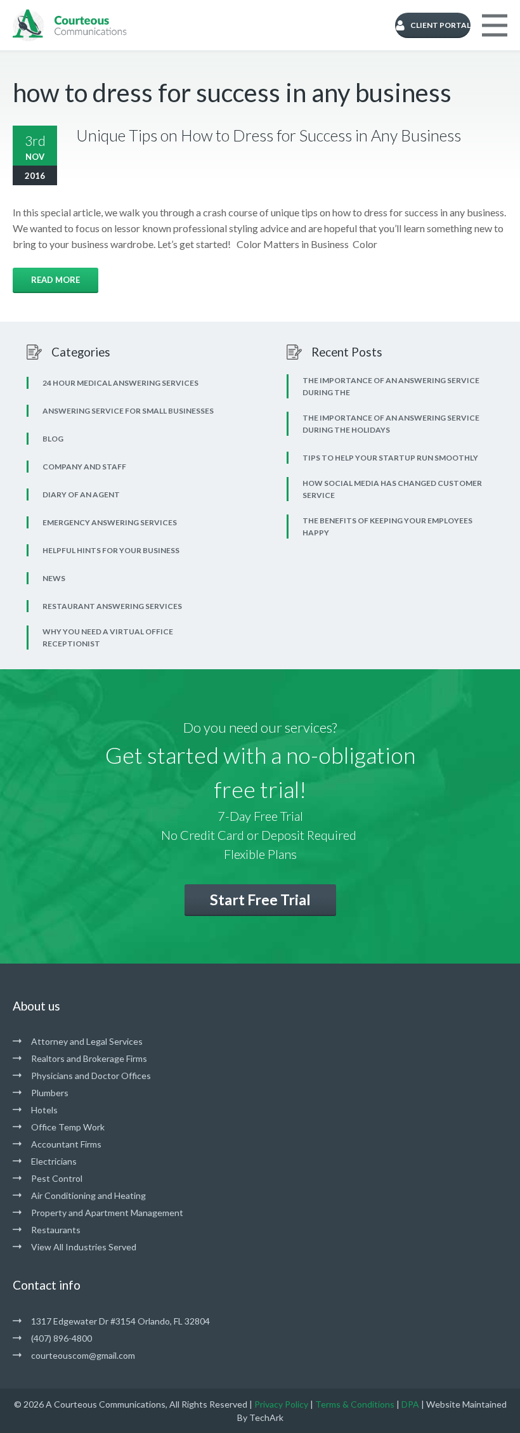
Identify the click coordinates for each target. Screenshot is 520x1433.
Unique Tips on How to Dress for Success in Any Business (268, 135)
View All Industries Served (83, 1246)
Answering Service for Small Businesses (128, 411)
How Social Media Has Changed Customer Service (392, 489)
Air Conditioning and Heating (88, 1195)
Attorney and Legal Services (87, 1041)
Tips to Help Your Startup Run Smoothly (390, 457)
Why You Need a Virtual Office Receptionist (107, 637)
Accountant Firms (66, 1144)
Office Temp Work (68, 1127)
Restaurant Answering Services (112, 606)
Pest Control (56, 1178)
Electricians (54, 1161)
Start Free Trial (260, 899)
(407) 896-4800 (61, 1338)
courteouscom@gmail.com (83, 1355)
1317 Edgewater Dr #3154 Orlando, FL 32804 (120, 1321)
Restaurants (56, 1229)
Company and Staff (84, 466)
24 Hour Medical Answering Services (120, 383)
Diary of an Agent (81, 494)
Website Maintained (466, 1404)
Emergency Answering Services (109, 522)
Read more (55, 280)
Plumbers (49, 1092)
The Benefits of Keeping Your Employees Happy (387, 526)
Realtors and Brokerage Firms (89, 1058)
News (53, 578)
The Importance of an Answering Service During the (390, 386)
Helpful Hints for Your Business (110, 550)
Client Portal (440, 25)
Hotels (44, 1109)
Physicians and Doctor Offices (91, 1075)
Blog (52, 438)
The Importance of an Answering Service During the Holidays (390, 424)
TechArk (266, 1417)
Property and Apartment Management (107, 1212)
